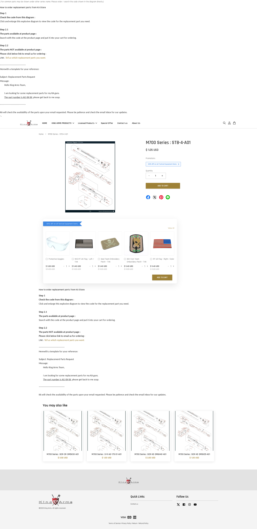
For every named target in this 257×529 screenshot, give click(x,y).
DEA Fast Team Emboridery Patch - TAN (136, 260)
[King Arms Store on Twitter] (178, 506)
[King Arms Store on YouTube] (195, 506)
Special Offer (107, 123)
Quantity (149, 171)
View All (171, 228)
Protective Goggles (56, 259)
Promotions (150, 158)
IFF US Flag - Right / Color (163, 259)
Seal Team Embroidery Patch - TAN (110, 260)
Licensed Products (86, 123)
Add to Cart (162, 277)
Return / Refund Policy (140, 523)
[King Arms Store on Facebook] (184, 506)
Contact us (122, 123)
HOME (44, 123)
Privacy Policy (126, 523)
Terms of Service (114, 523)
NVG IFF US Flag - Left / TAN (84, 260)
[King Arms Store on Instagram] (189, 506)
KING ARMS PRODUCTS (61, 123)
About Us (136, 123)
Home (41, 134)
